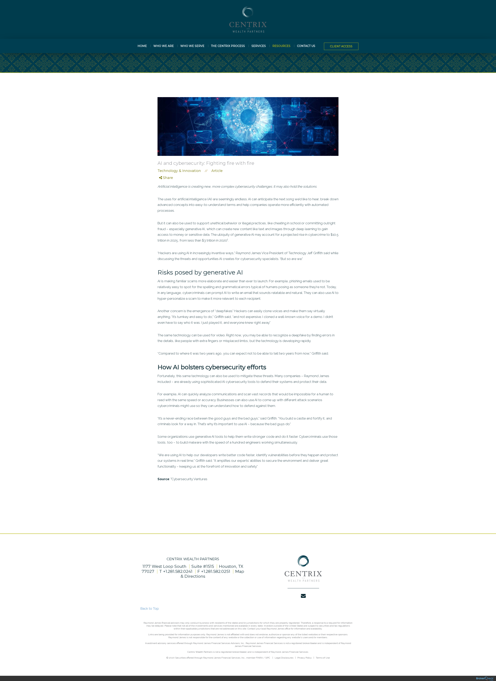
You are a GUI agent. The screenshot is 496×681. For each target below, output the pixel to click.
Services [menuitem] (258, 46)
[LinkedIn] (163, 193)
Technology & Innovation (179, 171)
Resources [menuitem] (281, 46)
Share (167, 178)
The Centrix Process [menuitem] (228, 46)
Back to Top (149, 608)
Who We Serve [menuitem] (192, 46)
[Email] (163, 197)
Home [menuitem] (142, 46)
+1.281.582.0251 (215, 571)
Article (217, 171)
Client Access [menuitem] (341, 46)
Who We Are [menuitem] (163, 46)
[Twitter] (163, 188)
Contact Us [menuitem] (306, 46)
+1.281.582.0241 (177, 571)
